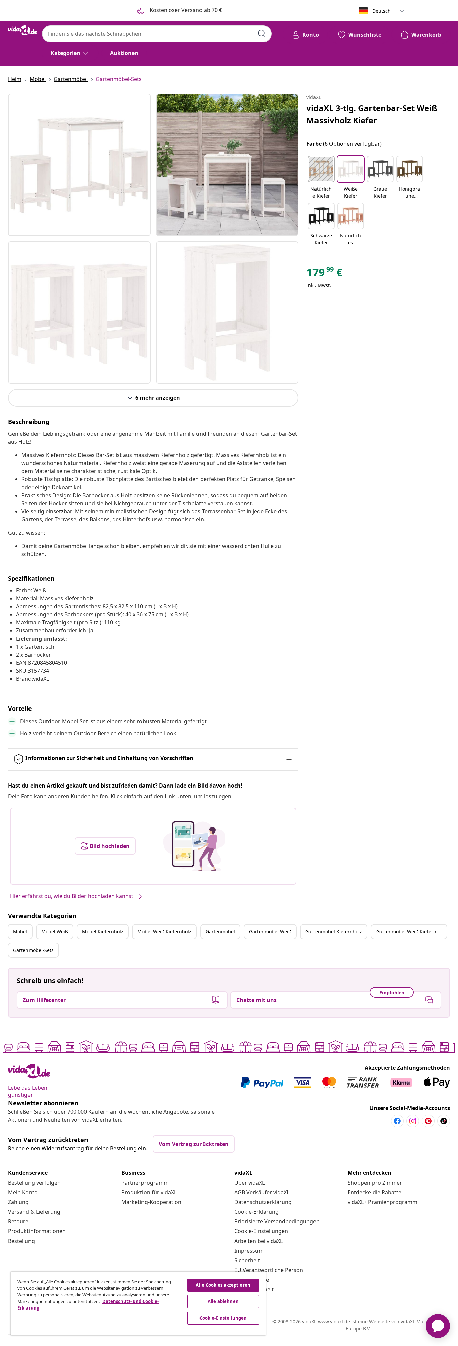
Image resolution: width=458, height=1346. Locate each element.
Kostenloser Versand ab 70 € (185, 10)
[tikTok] (443, 1121)
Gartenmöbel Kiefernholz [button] (333, 931)
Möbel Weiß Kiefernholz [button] (164, 931)
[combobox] (157, 33)
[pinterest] (428, 1121)
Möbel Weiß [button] (54, 931)
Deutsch (381, 11)
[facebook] (397, 1121)
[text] (324, 274)
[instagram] (412, 1121)
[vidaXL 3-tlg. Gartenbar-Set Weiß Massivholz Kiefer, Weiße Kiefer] (79, 164)
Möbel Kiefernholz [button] (102, 931)
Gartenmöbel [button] (220, 931)
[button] (321, 178)
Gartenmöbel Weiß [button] (270, 931)
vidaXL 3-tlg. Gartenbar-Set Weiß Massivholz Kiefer (371, 114)
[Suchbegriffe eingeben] (261, 33)
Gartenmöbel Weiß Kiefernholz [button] (411, 931)
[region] (138, 1303)
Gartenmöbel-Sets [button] (33, 950)
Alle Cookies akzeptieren (223, 1285)
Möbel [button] (20, 931)
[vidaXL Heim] (22, 30)
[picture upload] (194, 846)
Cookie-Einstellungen (261, 1231)
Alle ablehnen (223, 1301)
